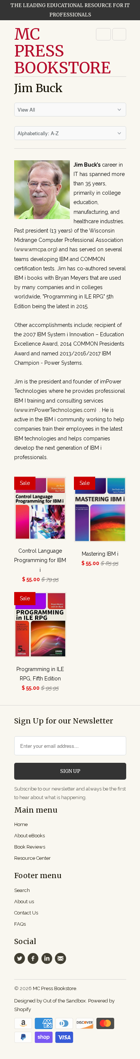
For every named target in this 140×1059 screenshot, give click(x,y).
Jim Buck (38, 88)
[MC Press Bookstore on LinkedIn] (48, 958)
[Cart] (119, 34)
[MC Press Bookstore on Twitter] (21, 958)
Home (21, 824)
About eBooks (29, 835)
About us (24, 901)
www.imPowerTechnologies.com (55, 410)
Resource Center (32, 858)
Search (22, 890)
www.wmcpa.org (36, 249)
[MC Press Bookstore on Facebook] (34, 958)
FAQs (20, 924)
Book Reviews (29, 847)
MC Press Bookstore (44, 51)
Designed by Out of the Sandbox (50, 1001)
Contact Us (26, 913)
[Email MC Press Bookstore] (61, 958)
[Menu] (103, 34)
